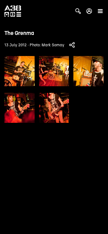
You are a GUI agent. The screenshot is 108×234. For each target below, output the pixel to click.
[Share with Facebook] (72, 45)
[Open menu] (100, 11)
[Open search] (78, 11)
